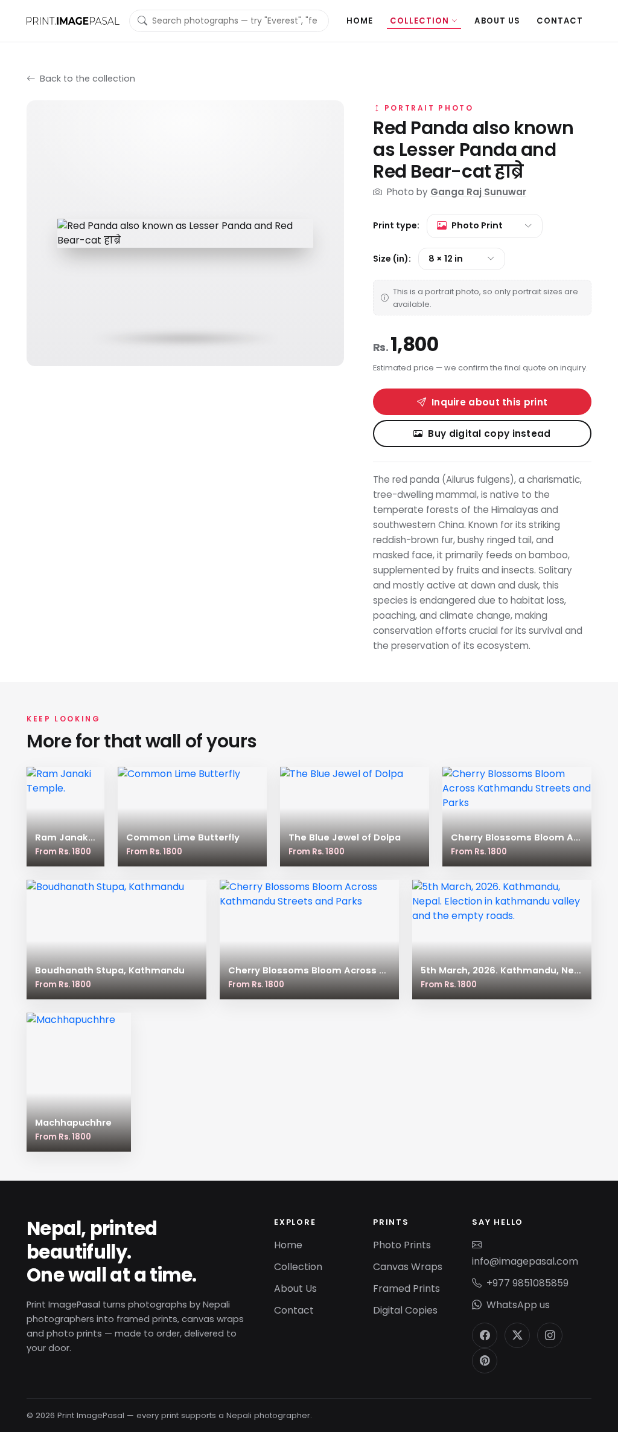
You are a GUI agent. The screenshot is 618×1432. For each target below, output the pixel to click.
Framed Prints (406, 1288)
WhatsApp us (518, 1305)
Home (359, 21)
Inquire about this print (489, 402)
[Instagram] (549, 1335)
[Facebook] (484, 1335)
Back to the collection (86, 79)
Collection (420, 21)
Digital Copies (405, 1310)
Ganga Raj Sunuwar (478, 191)
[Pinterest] (484, 1360)
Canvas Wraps (407, 1267)
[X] (517, 1335)
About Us (497, 21)
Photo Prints (402, 1245)
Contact (560, 21)
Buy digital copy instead (489, 433)
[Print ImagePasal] (73, 21)
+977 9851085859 (527, 1283)
